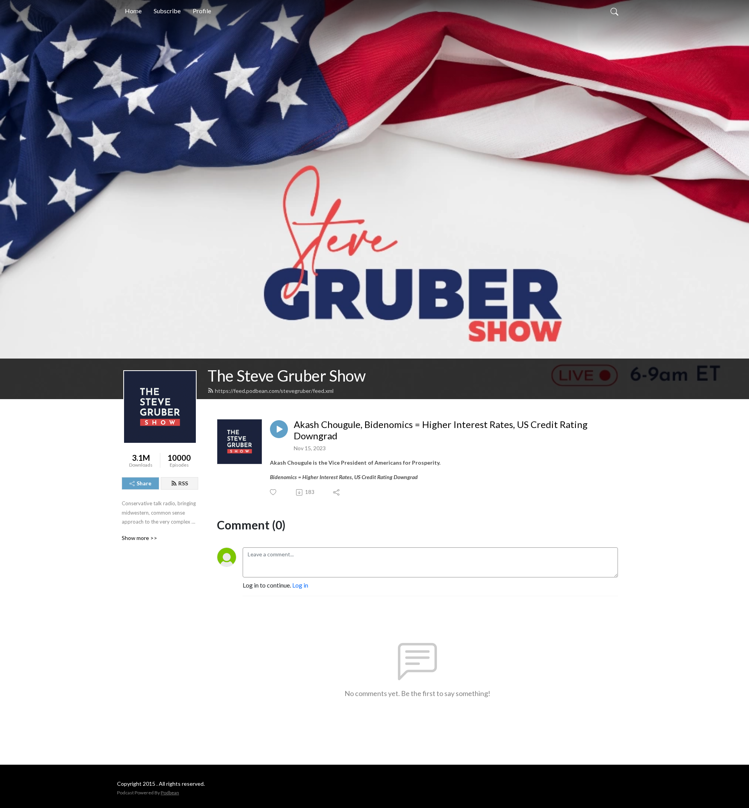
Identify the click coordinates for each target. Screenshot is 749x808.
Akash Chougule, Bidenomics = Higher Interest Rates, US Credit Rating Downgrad (440, 430)
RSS (183, 483)
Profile (202, 10)
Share (144, 483)
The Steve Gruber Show (287, 375)
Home (133, 10)
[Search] (614, 11)
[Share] (336, 492)
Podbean (170, 793)
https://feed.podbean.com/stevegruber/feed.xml (274, 390)
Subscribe (167, 10)
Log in (300, 585)
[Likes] (273, 492)
